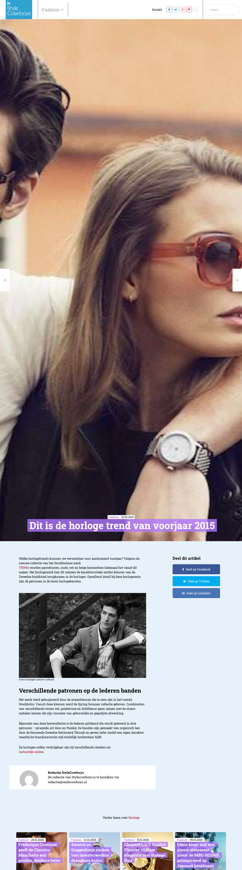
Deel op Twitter (199, 581)
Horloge (134, 818)
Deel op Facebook (198, 569)
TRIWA (24, 568)
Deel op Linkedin (199, 593)
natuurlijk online (31, 752)
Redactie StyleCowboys (66, 772)
